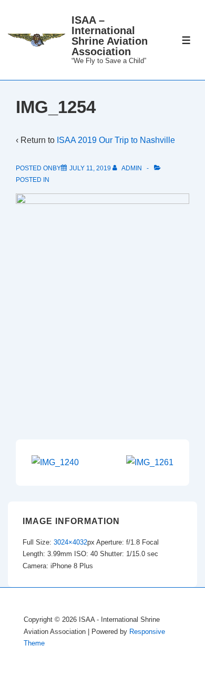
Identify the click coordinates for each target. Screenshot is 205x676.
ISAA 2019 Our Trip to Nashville (116, 140)
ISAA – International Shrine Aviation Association (109, 35)
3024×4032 (70, 542)
